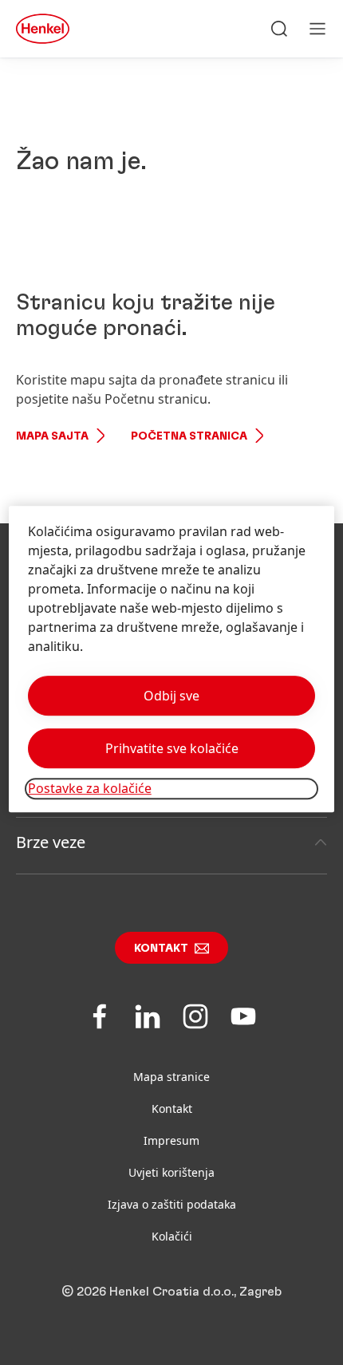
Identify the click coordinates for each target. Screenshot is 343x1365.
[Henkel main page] (42, 29)
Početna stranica (189, 436)
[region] (172, 659)
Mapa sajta (52, 436)
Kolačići (172, 1236)
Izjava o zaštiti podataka (172, 1204)
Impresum (171, 1140)
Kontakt (161, 948)
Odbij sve (171, 696)
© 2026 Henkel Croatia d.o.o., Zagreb (171, 1291)
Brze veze (50, 842)
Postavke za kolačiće (90, 789)
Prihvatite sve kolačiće (172, 749)
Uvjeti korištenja (171, 1172)
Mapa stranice (171, 1076)
